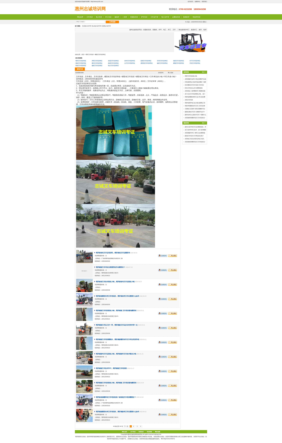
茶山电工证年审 (96, 26)
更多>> (204, 72)
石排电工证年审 (106, 26)
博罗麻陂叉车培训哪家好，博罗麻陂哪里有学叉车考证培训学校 (117, 339)
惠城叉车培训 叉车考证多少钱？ (194, 136)
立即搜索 (112, 22)
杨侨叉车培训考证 (162, 63)
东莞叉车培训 (189, 100)
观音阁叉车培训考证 (147, 63)
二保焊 (124, 17)
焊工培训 (108, 17)
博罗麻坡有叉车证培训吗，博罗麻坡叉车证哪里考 (113, 253)
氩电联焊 (186, 17)
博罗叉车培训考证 (80, 61)
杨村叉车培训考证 (97, 65)
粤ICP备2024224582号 (168, 439)
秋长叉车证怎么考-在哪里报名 (194, 88)
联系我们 (204, 1)
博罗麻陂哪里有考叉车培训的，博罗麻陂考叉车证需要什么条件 (117, 411)
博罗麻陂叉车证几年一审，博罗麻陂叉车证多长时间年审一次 (117, 325)
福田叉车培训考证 (178, 61)
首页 (83, 54)
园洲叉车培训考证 (146, 61)
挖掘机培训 (134, 17)
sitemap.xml (157, 434)
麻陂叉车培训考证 (100, 54)
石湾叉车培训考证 (162, 61)
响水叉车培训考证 (113, 65)
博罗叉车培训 (90, 54)
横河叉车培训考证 (97, 63)
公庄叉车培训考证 (129, 63)
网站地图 (157, 432)
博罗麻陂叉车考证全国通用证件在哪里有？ (110, 267)
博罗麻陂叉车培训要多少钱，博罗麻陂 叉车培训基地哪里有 (116, 310)
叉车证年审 (154, 17)
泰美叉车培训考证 (80, 65)
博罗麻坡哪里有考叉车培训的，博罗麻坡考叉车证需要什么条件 (117, 296)
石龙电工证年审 (86, 26)
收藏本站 (197, 1)
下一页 (126, 426)
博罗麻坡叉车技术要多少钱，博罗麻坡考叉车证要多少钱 (115, 281)
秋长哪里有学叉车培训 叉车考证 (194, 85)
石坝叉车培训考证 (195, 63)
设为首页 (190, 1)
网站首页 (80, 17)
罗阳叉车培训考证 (97, 61)
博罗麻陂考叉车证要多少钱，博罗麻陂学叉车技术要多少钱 (116, 354)
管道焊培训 (196, 17)
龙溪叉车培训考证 (113, 61)
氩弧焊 (117, 17)
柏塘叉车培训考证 (113, 63)
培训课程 (149, 432)
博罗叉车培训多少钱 (191, 76)
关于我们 (133, 432)
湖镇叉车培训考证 (80, 63)
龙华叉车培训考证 (129, 61)
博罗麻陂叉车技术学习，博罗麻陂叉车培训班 (111, 368)
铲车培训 (144, 17)
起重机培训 (176, 17)
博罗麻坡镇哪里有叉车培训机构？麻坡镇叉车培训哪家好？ (116, 397)
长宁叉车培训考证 (195, 61)
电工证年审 (165, 17)
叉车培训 (89, 17)
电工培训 (99, 17)
